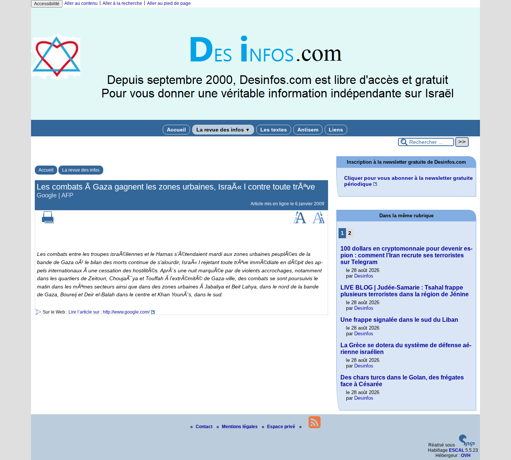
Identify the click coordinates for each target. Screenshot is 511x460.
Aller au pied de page (169, 3)
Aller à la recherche (122, 3)
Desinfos (363, 276)
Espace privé (281, 426)
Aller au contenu (81, 3)
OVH (466, 455)
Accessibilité (46, 3)
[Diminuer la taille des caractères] (318, 221)
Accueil (176, 130)
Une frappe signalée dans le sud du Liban (399, 320)
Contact (205, 426)
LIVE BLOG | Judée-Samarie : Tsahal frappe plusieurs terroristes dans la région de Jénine (404, 290)
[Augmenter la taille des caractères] (299, 221)
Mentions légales (240, 426)
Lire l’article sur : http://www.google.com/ (109, 312)
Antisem (307, 130)
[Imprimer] (48, 221)
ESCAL (456, 450)
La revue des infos (223, 130)
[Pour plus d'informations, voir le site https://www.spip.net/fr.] (467, 445)
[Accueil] (255, 118)
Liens (336, 130)
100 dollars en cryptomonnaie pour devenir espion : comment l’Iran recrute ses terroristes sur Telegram (406, 255)
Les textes (273, 130)
